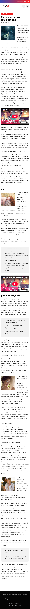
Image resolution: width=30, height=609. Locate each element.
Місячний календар (7, 13)
